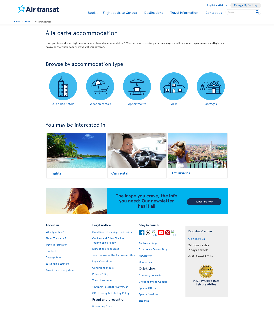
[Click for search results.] (257, 12)
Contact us (213, 12)
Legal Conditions (102, 261)
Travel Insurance (102, 280)
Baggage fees (53, 257)
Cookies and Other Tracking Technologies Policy (108, 240)
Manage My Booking (245, 5)
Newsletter (145, 255)
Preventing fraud (102, 306)
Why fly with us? (55, 232)
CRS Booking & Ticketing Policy (110, 293)
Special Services (148, 294)
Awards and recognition (60, 270)
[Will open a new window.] (141, 233)
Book (91, 12)
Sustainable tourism (57, 263)
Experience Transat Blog (153, 249)
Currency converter (151, 275)
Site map (144, 300)
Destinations (153, 12)
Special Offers (147, 288)
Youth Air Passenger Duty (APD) (110, 286)
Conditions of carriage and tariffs (112, 232)
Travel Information (184, 12)
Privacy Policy (100, 274)
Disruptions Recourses (105, 248)
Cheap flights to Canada (153, 281)
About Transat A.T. (56, 238)
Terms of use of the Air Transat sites (113, 255)
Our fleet (51, 251)
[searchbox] (243, 12)
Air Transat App (148, 243)
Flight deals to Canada (119, 12)
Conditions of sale (103, 267)
